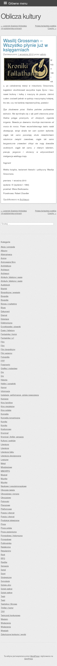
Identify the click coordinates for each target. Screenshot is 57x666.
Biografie (4, 296)
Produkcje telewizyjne (10, 520)
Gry (2, 372)
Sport (3, 573)
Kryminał (5, 432)
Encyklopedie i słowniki (11, 326)
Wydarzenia (6, 622)
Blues (3, 307)
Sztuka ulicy (6, 584)
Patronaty (5, 501)
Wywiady (4, 630)
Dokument (5, 311)
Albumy (4, 250)
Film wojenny (6, 353)
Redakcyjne (6, 546)
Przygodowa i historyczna (11, 535)
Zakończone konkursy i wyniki (13, 634)
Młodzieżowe (6, 467)
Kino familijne (7, 402)
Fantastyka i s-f (7, 337)
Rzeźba (4, 562)
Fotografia (5, 356)
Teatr (3, 596)
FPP (3, 360)
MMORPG (5, 470)
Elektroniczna (6, 322)
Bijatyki (4, 288)
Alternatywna (6, 254)
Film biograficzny (8, 349)
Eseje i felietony (8, 330)
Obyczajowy (6, 497)
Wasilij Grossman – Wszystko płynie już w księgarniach (25, 45)
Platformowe (6, 508)
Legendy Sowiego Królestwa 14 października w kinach (14, 27)
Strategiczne (6, 577)
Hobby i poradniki (8, 383)
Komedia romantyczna (10, 417)
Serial (3, 569)
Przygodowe (6, 539)
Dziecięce (5, 318)
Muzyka (4, 478)
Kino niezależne (7, 406)
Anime (3, 258)
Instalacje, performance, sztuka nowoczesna (20, 394)
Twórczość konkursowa (10, 615)
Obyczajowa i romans (10, 493)
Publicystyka (6, 543)
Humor (4, 387)
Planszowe (5, 505)
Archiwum (24, 199)
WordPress (34, 656)
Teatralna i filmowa (9, 603)
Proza (3, 524)
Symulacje (5, 581)
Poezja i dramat (7, 512)
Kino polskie (6, 410)
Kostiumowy (6, 429)
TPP (3, 611)
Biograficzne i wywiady (10, 292)
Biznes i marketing (9, 303)
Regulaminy (6, 550)
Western (4, 619)
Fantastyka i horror (9, 334)
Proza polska (6, 527)
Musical (4, 474)
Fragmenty (5, 364)
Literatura (5, 444)
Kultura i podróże (8, 440)
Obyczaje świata (8, 489)
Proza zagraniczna (9, 531)
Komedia (5, 413)
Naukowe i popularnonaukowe (13, 486)
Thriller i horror (7, 607)
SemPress (28, 658)
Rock (3, 554)
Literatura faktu (7, 451)
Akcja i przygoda (8, 246)
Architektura (6, 265)
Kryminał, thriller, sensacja (12, 436)
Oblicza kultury (21, 16)
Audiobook (5, 284)
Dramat (4, 315)
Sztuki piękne (6, 588)
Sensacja (5, 565)
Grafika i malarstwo (9, 368)
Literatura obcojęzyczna (11, 455)
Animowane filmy (8, 262)
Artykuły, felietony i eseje (11, 277)
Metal (3, 463)
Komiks (4, 421)
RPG (3, 558)
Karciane (4, 398)
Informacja (5, 391)
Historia (4, 379)
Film (3, 341)
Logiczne (4, 459)
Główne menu (17, 3)
